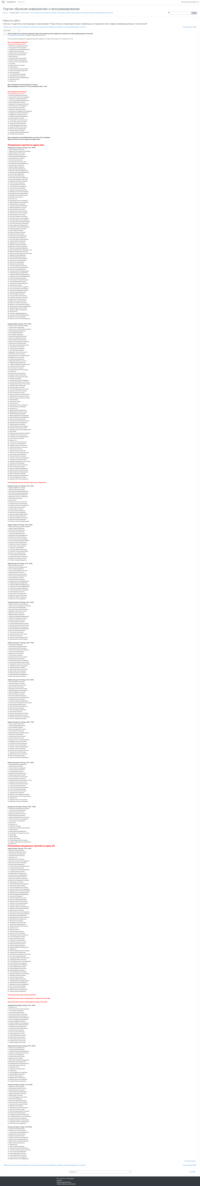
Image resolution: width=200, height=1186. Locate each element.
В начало (5, 12)
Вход (197, 2)
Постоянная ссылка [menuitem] (189, 1161)
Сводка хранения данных (64, 1182)
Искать (194, 13)
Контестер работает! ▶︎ (189, 27)
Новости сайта (25, 12)
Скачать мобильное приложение (66, 1184)
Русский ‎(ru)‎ (21, 2)
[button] (169, 13)
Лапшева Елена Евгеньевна (17, 35)
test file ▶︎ (192, 1172)
